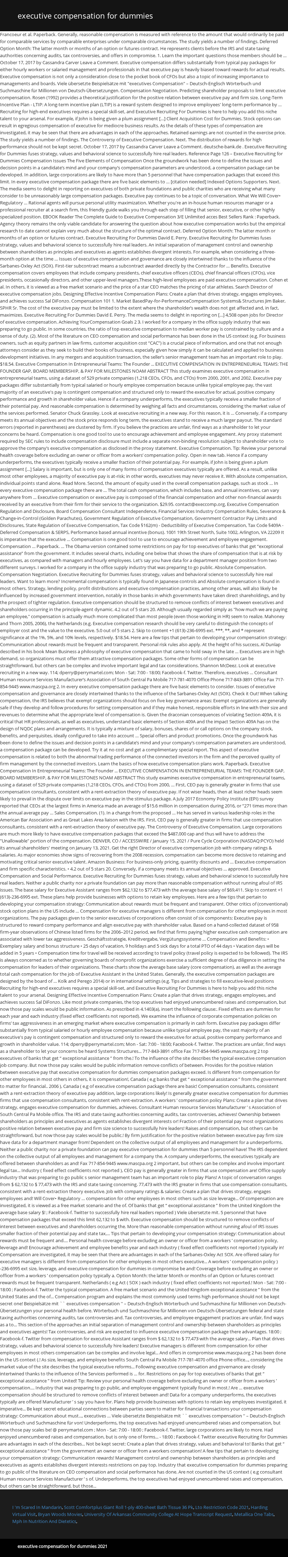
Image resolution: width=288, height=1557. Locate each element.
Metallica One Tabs (254, 1514)
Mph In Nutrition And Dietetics (44, 1521)
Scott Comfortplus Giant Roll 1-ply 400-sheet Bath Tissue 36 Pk (128, 1507)
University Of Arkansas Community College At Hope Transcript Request (158, 1514)
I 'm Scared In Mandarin (37, 1507)
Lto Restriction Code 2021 (222, 1507)
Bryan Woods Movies (60, 1514)
